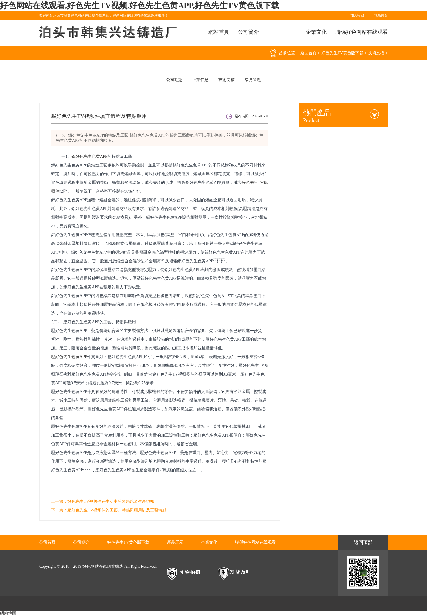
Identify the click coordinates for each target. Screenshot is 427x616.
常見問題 (253, 80)
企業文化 (316, 32)
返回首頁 (308, 53)
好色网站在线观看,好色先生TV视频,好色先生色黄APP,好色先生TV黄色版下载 (139, 5)
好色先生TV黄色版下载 (342, 53)
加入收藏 (357, 15)
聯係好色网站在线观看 (362, 32)
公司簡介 (248, 32)
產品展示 (175, 542)
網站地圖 (8, 613)
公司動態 (174, 80)
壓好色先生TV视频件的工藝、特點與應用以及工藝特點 (116, 510)
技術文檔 (376, 53)
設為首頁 (381, 15)
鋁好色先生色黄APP (89, 156)
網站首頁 (218, 32)
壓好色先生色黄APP (69, 357)
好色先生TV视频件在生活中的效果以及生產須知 (110, 501)
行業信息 (200, 80)
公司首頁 (47, 542)
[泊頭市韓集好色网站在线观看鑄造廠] (109, 32)
